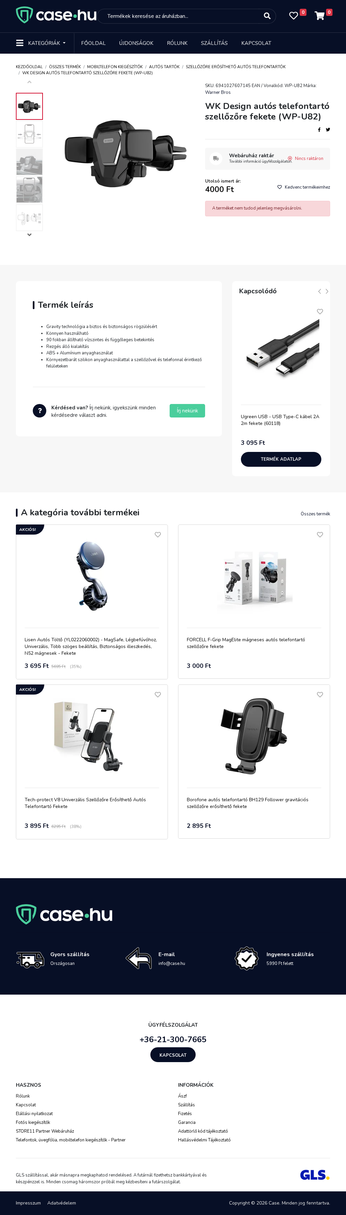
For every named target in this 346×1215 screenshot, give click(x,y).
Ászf (182, 1096)
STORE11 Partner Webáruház (45, 1131)
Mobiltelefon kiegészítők (115, 67)
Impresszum (28, 1203)
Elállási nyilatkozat (34, 1114)
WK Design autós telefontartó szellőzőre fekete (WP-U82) (87, 73)
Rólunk (177, 43)
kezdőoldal (29, 67)
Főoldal (93, 43)
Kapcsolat (256, 43)
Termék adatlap (281, 459)
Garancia (187, 1122)
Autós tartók (164, 67)
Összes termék (65, 67)
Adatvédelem (61, 1203)
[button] (29, 235)
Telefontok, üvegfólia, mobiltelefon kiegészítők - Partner (71, 1140)
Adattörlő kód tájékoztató (203, 1131)
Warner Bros (218, 92)
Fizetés (185, 1114)
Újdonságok (136, 43)
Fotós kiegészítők (33, 1122)
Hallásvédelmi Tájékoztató (204, 1140)
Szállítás (214, 43)
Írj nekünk (187, 410)
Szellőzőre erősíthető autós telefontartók (236, 67)
